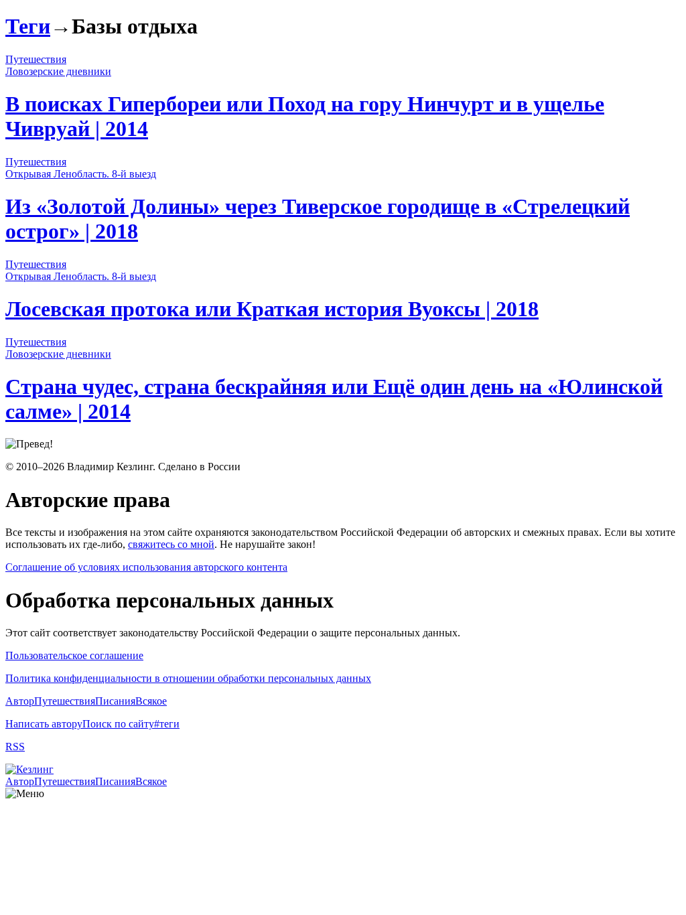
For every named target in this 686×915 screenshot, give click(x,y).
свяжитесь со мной (171, 544)
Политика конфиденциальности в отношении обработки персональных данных (188, 678)
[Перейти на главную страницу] (29, 769)
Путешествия (35, 59)
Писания (115, 701)
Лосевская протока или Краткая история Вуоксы (272, 309)
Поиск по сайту (118, 723)
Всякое (151, 701)
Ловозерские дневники (58, 71)
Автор (19, 701)
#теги (167, 723)
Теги (27, 26)
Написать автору (43, 723)
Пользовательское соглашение (74, 655)
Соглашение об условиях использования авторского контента (146, 567)
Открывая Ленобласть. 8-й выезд (80, 174)
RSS (15, 746)
